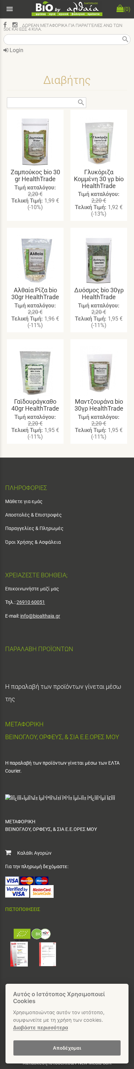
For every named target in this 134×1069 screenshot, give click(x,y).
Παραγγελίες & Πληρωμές (34, 528)
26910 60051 (30, 602)
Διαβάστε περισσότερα (40, 1027)
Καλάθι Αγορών (31, 853)
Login (15, 50)
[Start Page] (67, 9)
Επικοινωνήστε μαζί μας (32, 588)
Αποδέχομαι (67, 1048)
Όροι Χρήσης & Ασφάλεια (33, 542)
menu (9, 9)
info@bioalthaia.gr (40, 616)
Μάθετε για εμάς (24, 501)
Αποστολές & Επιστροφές (33, 515)
